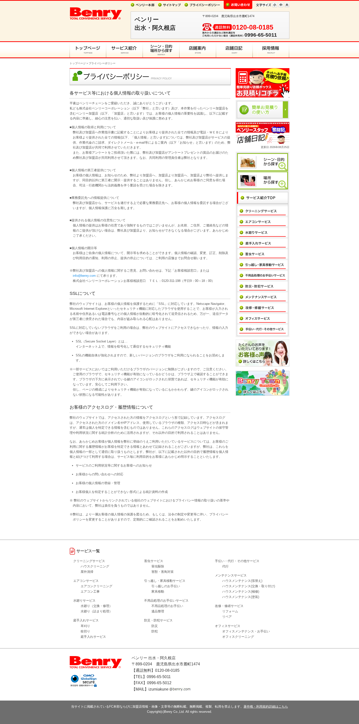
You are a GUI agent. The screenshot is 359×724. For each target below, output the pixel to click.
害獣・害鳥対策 (162, 572)
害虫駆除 (157, 566)
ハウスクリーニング (95, 566)
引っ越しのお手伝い (165, 586)
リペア (227, 616)
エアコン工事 (90, 591)
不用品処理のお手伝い (167, 606)
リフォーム (230, 611)
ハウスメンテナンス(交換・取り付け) (248, 586)
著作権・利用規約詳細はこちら (265, 706)
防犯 (154, 631)
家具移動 (157, 591)
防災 (154, 626)
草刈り (85, 626)
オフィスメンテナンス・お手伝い (246, 631)
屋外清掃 (87, 572)
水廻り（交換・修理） (96, 606)
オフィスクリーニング (238, 637)
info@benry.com (84, 275)
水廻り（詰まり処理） (96, 611)
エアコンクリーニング (96, 586)
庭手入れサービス (93, 637)
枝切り (85, 631)
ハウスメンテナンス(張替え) (242, 581)
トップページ (78, 63)
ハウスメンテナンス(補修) (240, 591)
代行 (225, 566)
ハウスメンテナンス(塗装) (240, 597)
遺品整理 (157, 611)
